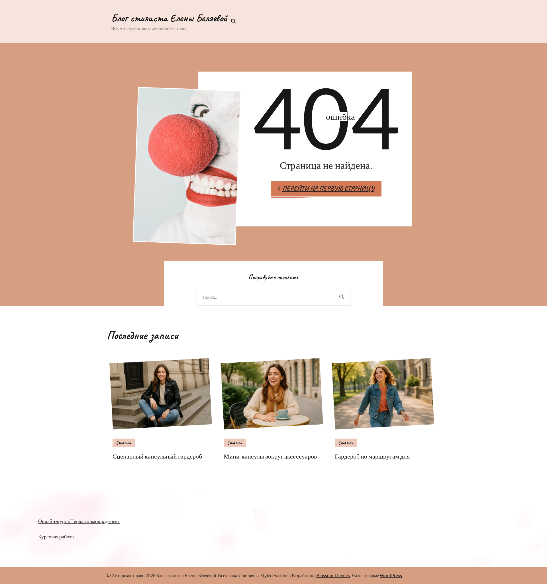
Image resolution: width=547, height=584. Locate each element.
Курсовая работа (56, 536)
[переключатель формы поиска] (231, 21)
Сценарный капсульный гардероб (157, 456)
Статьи (123, 442)
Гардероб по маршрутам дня (372, 456)
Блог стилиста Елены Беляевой (169, 18)
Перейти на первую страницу (328, 188)
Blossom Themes (333, 575)
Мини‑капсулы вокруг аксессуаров (270, 456)
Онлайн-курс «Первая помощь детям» (79, 521)
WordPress (391, 575)
